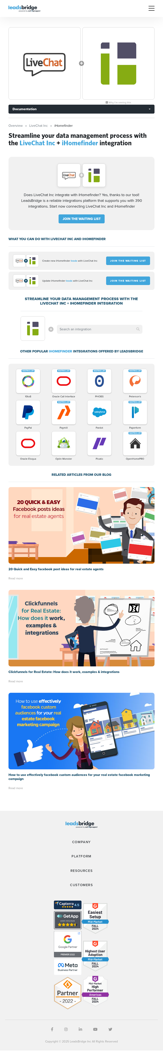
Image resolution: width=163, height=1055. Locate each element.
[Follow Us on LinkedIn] (80, 1029)
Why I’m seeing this (119, 102)
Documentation (25, 109)
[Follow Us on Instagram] (66, 1029)
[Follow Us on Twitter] (110, 1029)
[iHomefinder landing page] (118, 63)
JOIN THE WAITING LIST (82, 218)
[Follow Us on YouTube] (95, 1029)
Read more (15, 578)
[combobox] (99, 329)
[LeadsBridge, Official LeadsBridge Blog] (24, 8)
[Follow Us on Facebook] (52, 1029)
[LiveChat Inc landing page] (44, 63)
